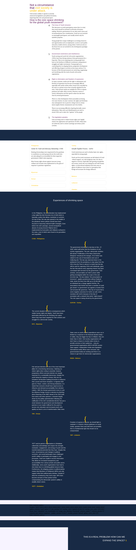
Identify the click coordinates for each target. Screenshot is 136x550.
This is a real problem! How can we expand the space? (104, 539)
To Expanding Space (98, 2)
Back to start (35, 2)
